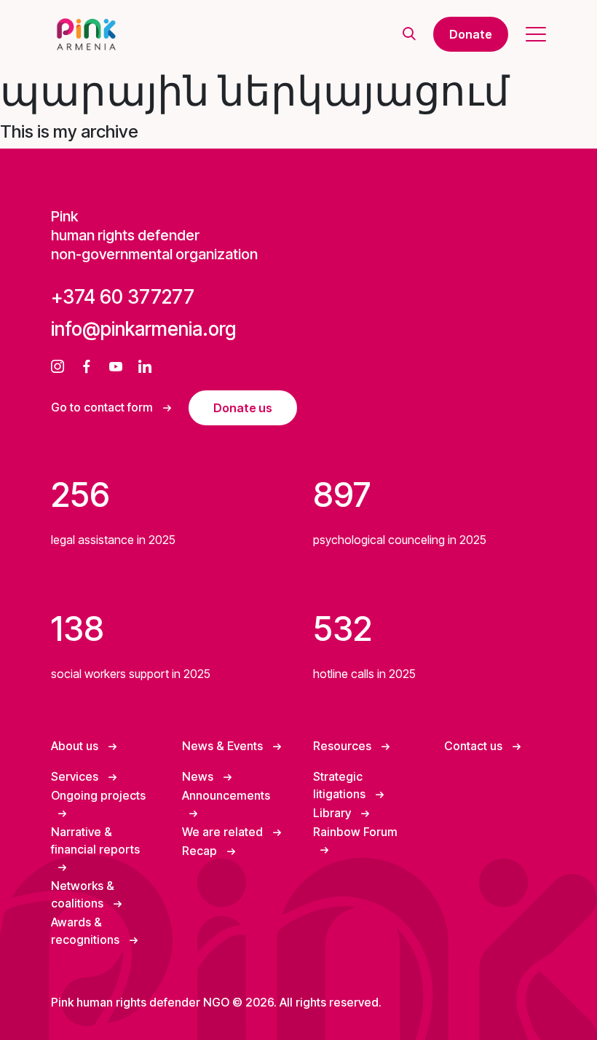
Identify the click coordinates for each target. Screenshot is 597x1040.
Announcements (226, 795)
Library (333, 812)
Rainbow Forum (355, 831)
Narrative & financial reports (95, 840)
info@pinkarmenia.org (143, 329)
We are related (224, 831)
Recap (201, 850)
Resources (343, 745)
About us (76, 745)
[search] (409, 34)
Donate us (242, 408)
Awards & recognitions (86, 931)
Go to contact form (103, 407)
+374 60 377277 (122, 296)
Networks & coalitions (82, 894)
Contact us (474, 745)
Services (76, 776)
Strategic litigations (340, 785)
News (199, 776)
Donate (470, 34)
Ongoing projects (98, 795)
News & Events (224, 745)
